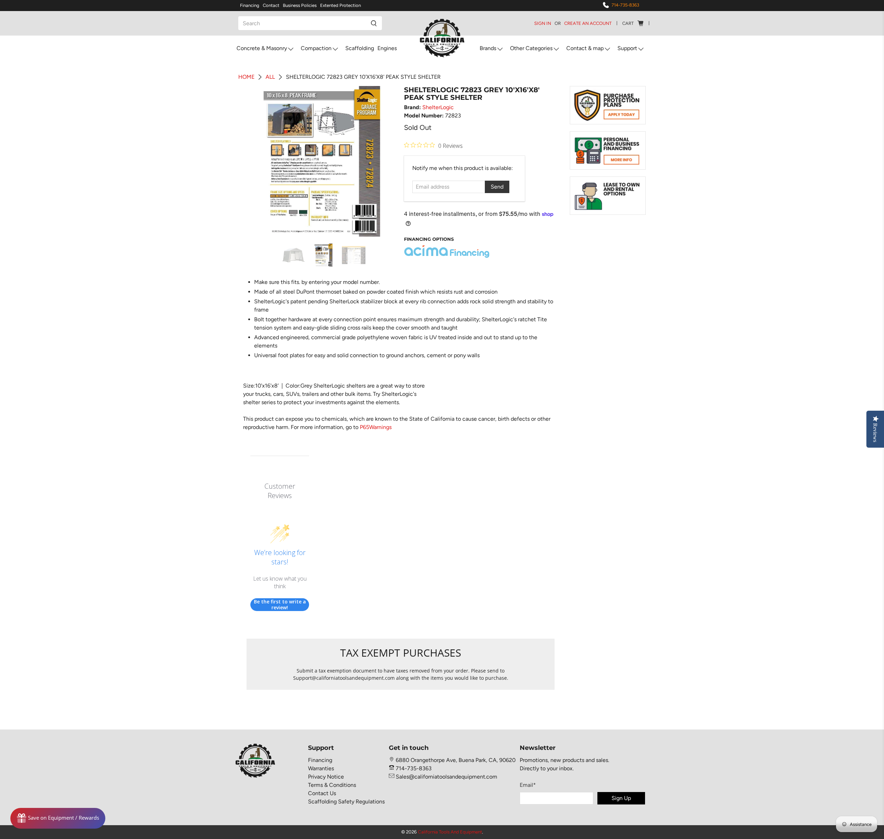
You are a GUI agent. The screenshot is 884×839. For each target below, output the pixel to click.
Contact (271, 5)
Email (528, 785)
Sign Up (621, 798)
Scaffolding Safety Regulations (346, 801)
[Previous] (257, 161)
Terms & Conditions (332, 785)
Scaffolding (359, 48)
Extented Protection (340, 5)
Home (246, 77)
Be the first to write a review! (280, 604)
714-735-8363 (625, 5)
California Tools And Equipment (450, 832)
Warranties (321, 768)
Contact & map (585, 48)
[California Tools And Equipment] (442, 38)
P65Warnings (376, 427)
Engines (387, 48)
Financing (249, 5)
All (270, 77)
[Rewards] (57, 818)
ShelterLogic (438, 107)
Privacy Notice (326, 776)
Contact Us (322, 793)
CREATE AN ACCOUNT (588, 23)
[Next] (386, 161)
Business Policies (300, 5)
